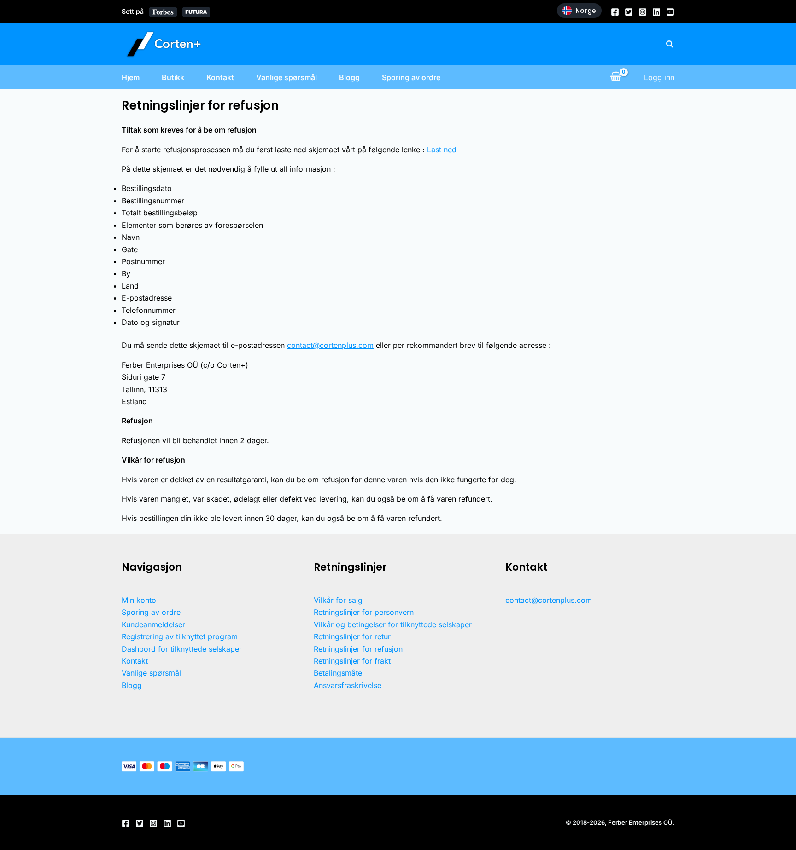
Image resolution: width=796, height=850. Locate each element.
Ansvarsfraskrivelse (347, 685)
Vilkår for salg (338, 600)
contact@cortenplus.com (330, 345)
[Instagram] (642, 12)
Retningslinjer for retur (352, 636)
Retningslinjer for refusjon (358, 648)
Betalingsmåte (338, 672)
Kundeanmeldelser (153, 624)
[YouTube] (670, 12)
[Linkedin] (656, 12)
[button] (670, 44)
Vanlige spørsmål (286, 77)
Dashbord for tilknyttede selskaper (182, 648)
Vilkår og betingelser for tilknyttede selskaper (393, 624)
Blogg (349, 77)
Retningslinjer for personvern (364, 612)
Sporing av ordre (411, 77)
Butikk (173, 77)
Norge (585, 10)
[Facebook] (615, 12)
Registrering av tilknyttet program (180, 636)
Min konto (139, 600)
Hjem (131, 77)
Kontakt (220, 77)
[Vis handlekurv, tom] (615, 77)
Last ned (442, 149)
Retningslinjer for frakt (352, 660)
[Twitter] (629, 12)
